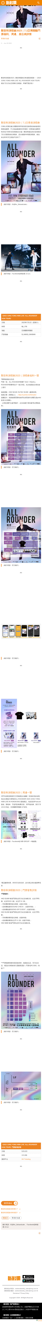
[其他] (39, 39)
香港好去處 (5, 38)
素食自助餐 (29, 1318)
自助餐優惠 (19, 1318)
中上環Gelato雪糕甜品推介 (14, 1309)
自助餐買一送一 (7, 1318)
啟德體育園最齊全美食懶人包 (12, 1307)
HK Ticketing (26, 1159)
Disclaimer (16, 1293)
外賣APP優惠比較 (32, 1309)
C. (1, 43)
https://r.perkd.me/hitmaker (27, 395)
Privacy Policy (25, 1293)
